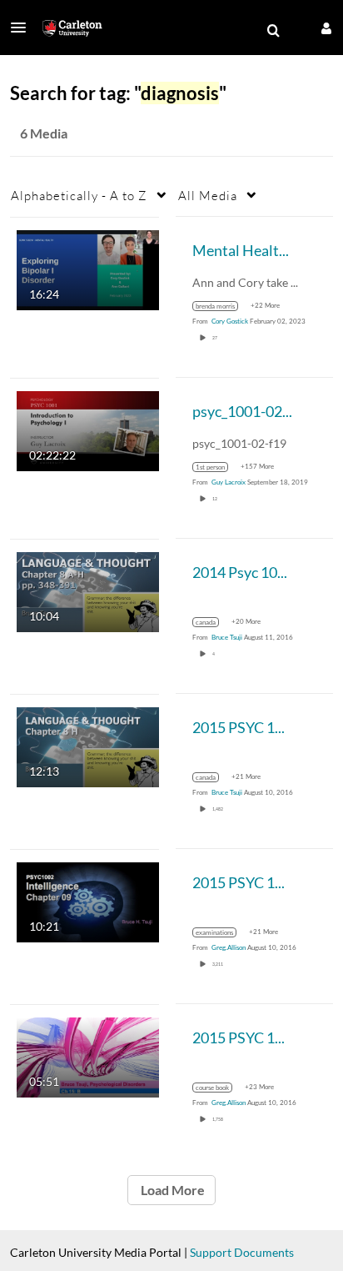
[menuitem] (273, 31)
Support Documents (242, 1252)
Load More (171, 1190)
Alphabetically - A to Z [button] (79, 195)
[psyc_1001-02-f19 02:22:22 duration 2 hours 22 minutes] (88, 429)
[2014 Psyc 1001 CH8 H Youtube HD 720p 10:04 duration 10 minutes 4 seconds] (88, 590)
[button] (23, 27)
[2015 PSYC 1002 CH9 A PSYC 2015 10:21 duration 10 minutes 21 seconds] (88, 900)
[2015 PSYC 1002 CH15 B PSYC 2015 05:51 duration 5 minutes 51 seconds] (88, 1055)
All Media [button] (207, 195)
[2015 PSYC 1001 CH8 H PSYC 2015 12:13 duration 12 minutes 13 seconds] (88, 745)
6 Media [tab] (43, 133)
